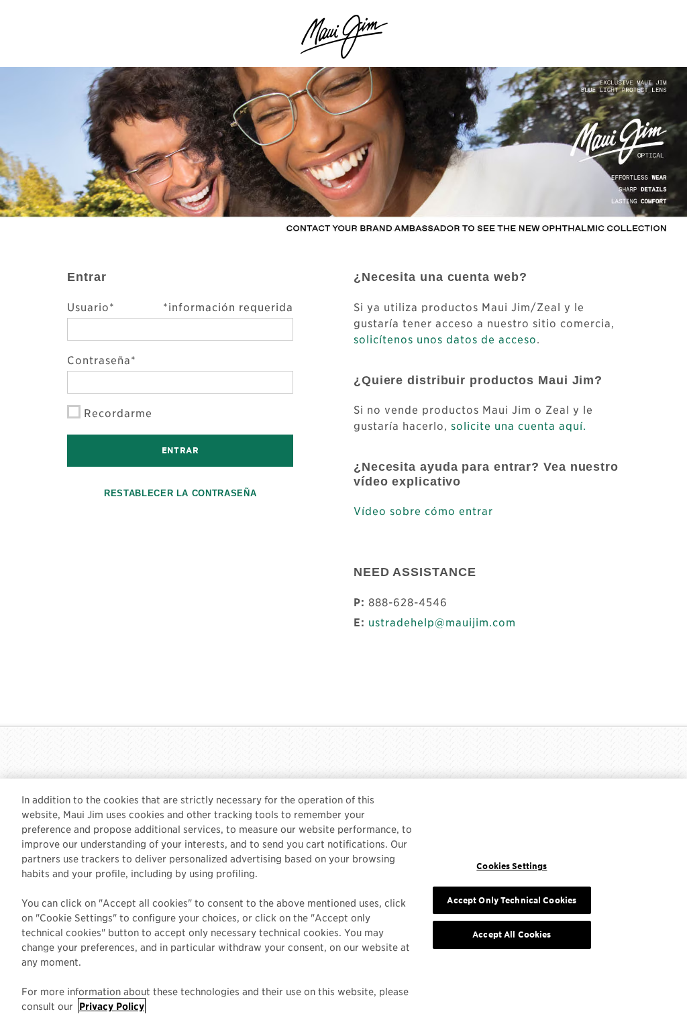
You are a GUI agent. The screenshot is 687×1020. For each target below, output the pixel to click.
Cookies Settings (511, 866)
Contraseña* (101, 359)
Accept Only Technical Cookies (511, 900)
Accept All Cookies (511, 934)
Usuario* (180, 306)
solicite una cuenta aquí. (518, 425)
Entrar (180, 450)
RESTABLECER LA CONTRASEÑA (180, 493)
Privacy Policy (111, 1006)
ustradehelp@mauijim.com (442, 621)
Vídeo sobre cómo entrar (423, 510)
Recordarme (118, 412)
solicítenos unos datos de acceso (445, 338)
